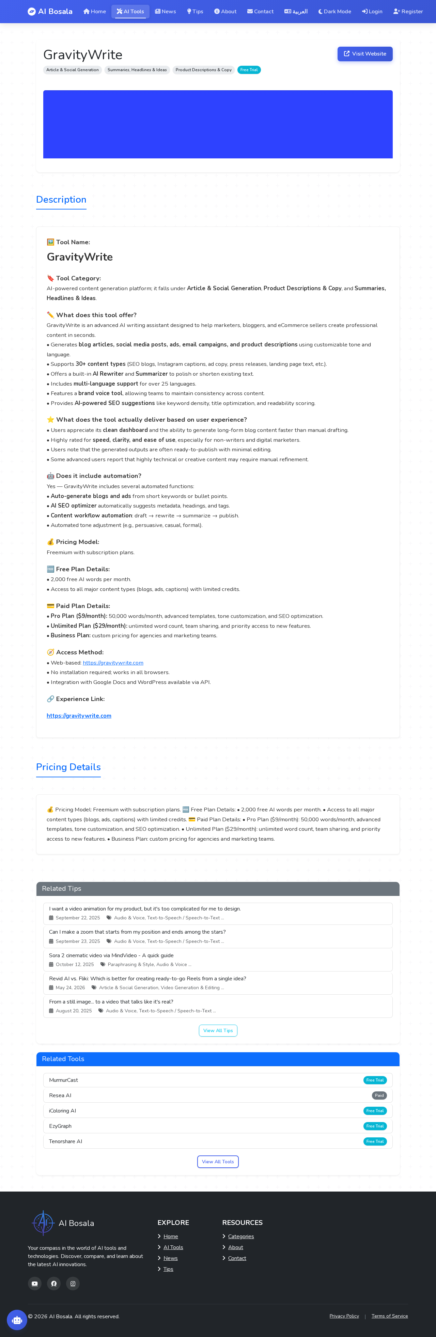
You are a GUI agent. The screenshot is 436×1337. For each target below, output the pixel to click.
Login (376, 11)
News (169, 11)
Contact (264, 11)
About (228, 11)
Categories (241, 1236)
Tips (197, 11)
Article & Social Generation (72, 70)
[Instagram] (73, 1283)
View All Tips (218, 1030)
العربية (300, 11)
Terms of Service (390, 1316)
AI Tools (134, 11)
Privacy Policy (344, 1316)
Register (412, 11)
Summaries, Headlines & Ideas (137, 70)
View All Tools (218, 1162)
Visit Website (368, 54)
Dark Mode (337, 11)
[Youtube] (35, 1283)
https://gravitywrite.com (113, 663)
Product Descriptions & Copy (204, 70)
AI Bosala (55, 11)
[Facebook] (54, 1283)
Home (98, 11)
